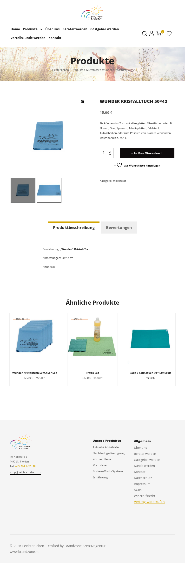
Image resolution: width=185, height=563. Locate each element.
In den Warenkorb (148, 153)
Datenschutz (143, 478)
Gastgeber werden (104, 29)
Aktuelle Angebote (105, 447)
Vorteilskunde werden (28, 38)
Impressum (142, 484)
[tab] (73, 227)
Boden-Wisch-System (107, 471)
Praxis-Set (92, 373)
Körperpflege (101, 459)
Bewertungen (119, 227)
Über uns (52, 29)
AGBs (137, 490)
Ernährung (100, 477)
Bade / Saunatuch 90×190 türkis (150, 373)
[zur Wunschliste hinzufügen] (54, 319)
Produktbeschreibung (74, 227)
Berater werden (74, 29)
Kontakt (54, 38)
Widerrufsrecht (144, 496)
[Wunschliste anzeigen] (169, 34)
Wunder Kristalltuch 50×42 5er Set (34, 373)
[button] (25, 472)
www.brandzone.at (24, 551)
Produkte (30, 29)
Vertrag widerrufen (149, 501)
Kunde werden (144, 465)
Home (15, 29)
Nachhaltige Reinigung (108, 453)
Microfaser (119, 180)
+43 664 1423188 (25, 466)
